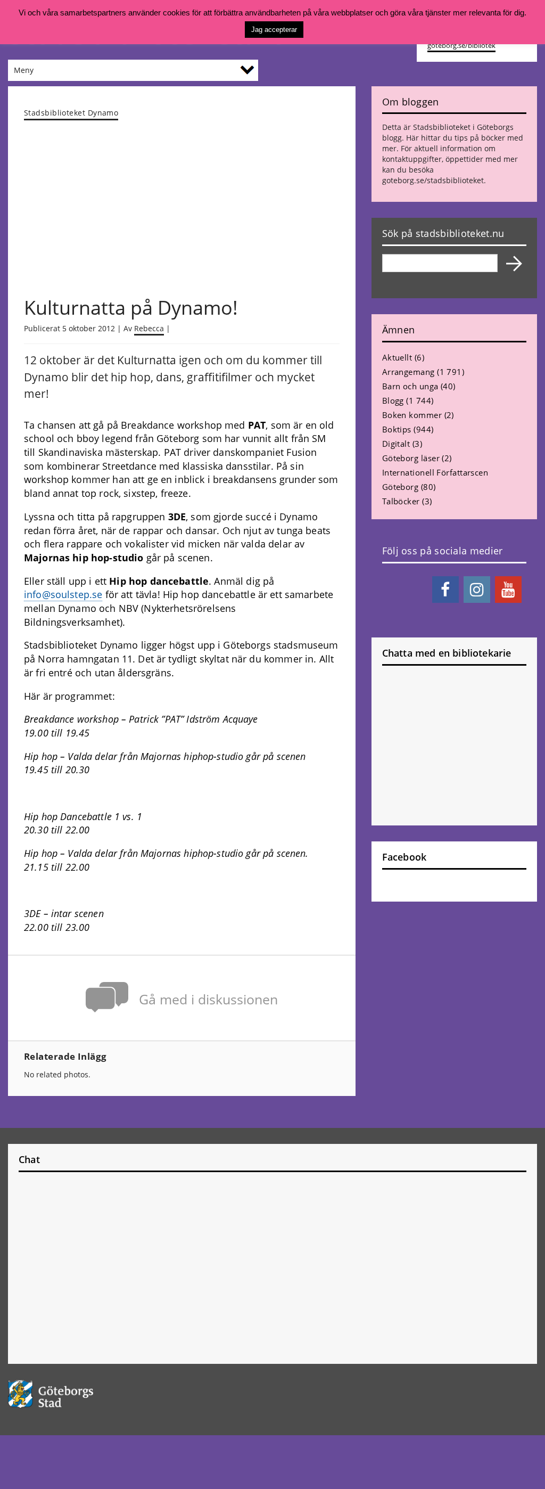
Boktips (396, 429)
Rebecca (149, 328)
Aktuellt (397, 357)
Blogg (393, 400)
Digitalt (396, 443)
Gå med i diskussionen (208, 999)
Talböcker (401, 501)
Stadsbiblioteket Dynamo (71, 113)
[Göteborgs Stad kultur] (68, 1394)
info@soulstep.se (63, 594)
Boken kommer (412, 415)
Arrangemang (408, 371)
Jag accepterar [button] (274, 30)
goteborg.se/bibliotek (461, 45)
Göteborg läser (411, 458)
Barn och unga (410, 386)
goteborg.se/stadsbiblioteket (433, 180)
